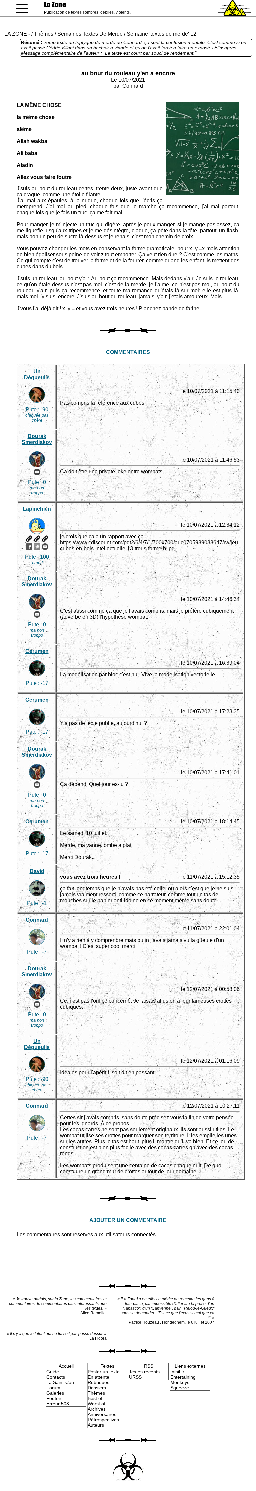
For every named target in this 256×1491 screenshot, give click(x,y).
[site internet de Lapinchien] (29, 538)
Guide (52, 1371)
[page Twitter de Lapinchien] (37, 546)
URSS (135, 1377)
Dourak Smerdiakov (37, 439)
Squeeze (179, 1387)
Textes (107, 1366)
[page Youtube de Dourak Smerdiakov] (37, 472)
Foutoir (53, 1398)
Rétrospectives (103, 1419)
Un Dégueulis (37, 374)
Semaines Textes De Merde (90, 34)
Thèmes (43, 34)
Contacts (55, 1377)
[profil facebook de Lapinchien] (29, 546)
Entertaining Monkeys (183, 1379)
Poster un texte (104, 1371)
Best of (95, 1398)
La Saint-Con (60, 1382)
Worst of (96, 1403)
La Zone (55, 4)
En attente (98, 1377)
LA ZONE (15, 34)
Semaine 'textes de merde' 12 (161, 34)
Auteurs (96, 1425)
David (37, 871)
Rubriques (98, 1382)
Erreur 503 (57, 1403)
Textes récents (144, 1371)
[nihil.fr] (178, 1371)
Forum (53, 1387)
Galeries (55, 1393)
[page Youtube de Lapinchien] (45, 546)
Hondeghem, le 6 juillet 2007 (188, 1322)
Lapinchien (37, 509)
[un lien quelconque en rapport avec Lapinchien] (45, 538)
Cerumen (37, 651)
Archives (97, 1409)
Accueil (66, 1366)
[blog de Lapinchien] (37, 538)
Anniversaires (102, 1414)
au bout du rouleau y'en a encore (128, 73)
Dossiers (97, 1387)
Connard (132, 86)
